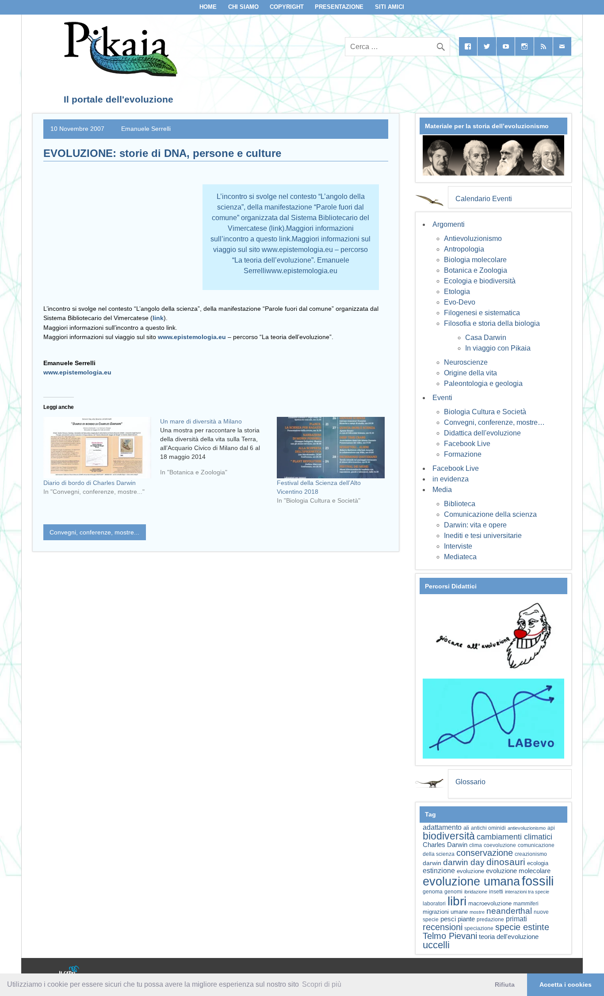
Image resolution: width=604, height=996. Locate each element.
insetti (496, 892)
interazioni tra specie (527, 891)
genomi (453, 892)
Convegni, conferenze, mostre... (94, 532)
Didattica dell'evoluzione (482, 433)
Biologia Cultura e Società (485, 412)
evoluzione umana (471, 881)
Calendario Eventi (483, 198)
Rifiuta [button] (505, 984)
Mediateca (460, 557)
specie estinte (522, 927)
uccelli (436, 944)
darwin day (464, 862)
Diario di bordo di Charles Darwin (89, 482)
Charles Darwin (445, 844)
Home (208, 7)
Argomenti (448, 224)
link (158, 317)
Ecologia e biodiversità (480, 281)
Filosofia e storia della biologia (492, 323)
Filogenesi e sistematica (482, 313)
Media (442, 489)
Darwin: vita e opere (475, 525)
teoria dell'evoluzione (509, 936)
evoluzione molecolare (518, 870)
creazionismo (531, 854)
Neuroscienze (466, 362)
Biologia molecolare (475, 259)
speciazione (478, 928)
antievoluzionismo (527, 828)
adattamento (442, 827)
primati (516, 919)
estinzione (439, 870)
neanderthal (509, 911)
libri (456, 901)
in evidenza (450, 479)
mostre (477, 912)
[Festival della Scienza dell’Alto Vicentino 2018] (331, 447)
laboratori (434, 903)
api (551, 828)
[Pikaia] (119, 74)
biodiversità (449, 836)
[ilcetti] (69, 971)
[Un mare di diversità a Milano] (218, 450)
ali (466, 827)
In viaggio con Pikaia (498, 348)
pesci (448, 919)
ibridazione (475, 891)
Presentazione (339, 7)
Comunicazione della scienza (490, 514)
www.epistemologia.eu (192, 336)
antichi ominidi (488, 828)
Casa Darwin (485, 337)
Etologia (457, 291)
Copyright (287, 7)
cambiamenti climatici (514, 836)
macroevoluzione (490, 903)
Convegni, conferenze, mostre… (494, 422)
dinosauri (505, 862)
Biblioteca (459, 504)
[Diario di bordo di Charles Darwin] (97, 447)
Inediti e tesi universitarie (483, 535)
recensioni (443, 927)
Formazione (463, 454)
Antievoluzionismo (473, 238)
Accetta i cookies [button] (565, 984)
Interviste (458, 546)
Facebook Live (467, 443)
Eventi (442, 397)
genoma (433, 891)
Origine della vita (470, 373)
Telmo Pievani (450, 936)
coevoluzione (500, 845)
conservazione (484, 853)
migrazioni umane (445, 911)
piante (466, 919)
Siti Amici (389, 7)
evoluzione (470, 871)
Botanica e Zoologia (475, 270)
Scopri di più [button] (321, 984)
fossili (538, 881)
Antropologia (464, 249)
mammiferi (526, 904)
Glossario (470, 782)
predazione (490, 919)
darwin (432, 862)
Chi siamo (243, 7)
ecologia (537, 863)
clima (475, 845)
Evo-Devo (459, 302)
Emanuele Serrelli (146, 128)
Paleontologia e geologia (483, 383)
